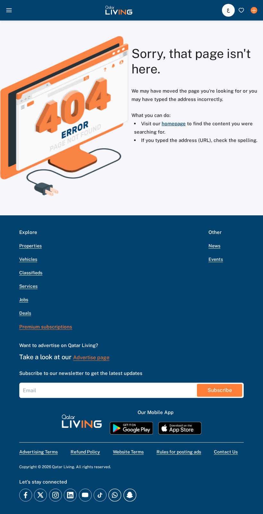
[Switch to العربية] (228, 10)
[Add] (254, 10)
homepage (174, 123)
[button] (118, 10)
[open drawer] (9, 10)
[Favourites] (241, 10)
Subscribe (220, 390)
